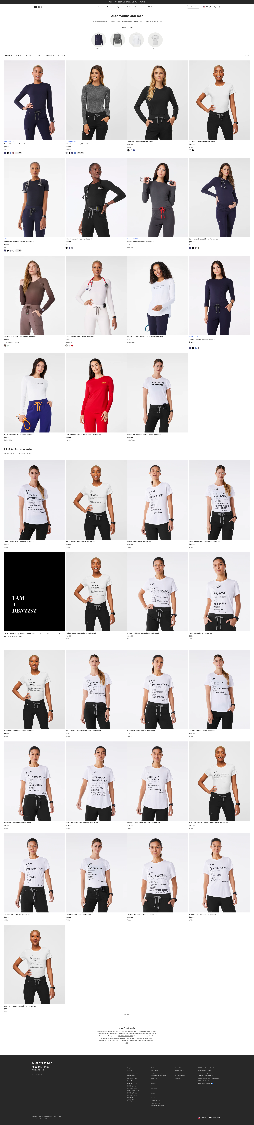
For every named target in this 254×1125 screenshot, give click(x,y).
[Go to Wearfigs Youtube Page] (39, 1075)
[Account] (210, 7)
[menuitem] (8, 55)
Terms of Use (35, 1118)
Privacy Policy (44, 1118)
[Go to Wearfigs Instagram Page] (33, 1075)
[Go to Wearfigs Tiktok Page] (36, 1075)
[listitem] (130, 1068)
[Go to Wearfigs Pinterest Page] (41, 1075)
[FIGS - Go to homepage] (39, 7)
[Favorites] (215, 7)
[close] (220, 2)
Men (131, 27)
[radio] (5, 153)
